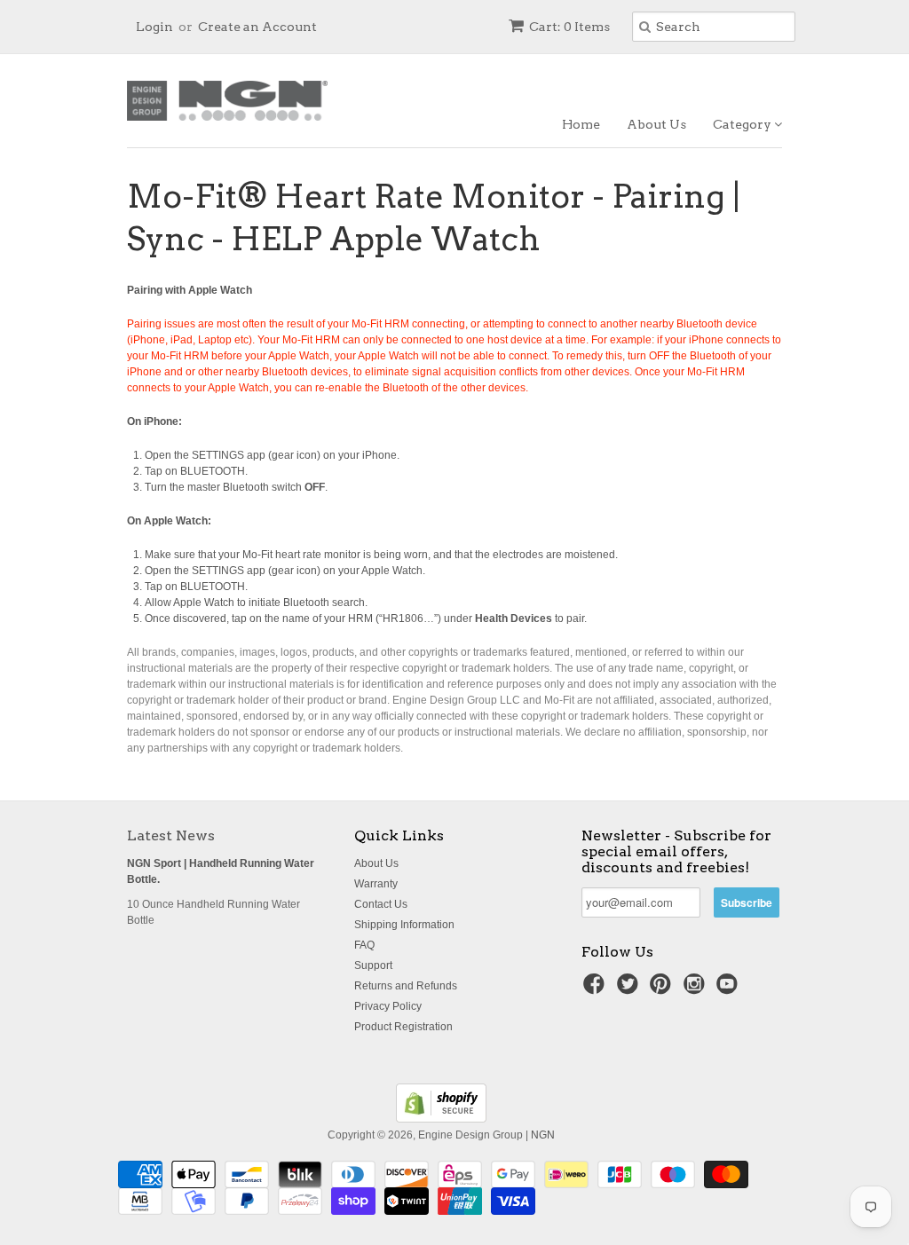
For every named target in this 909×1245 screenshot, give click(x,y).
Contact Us (380, 904)
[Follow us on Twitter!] (630, 989)
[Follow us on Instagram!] (697, 989)
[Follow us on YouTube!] (729, 989)
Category (743, 124)
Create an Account (257, 27)
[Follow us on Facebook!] (596, 989)
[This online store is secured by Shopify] (441, 1119)
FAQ (364, 945)
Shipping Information (404, 924)
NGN (543, 1135)
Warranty (376, 884)
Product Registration (403, 1026)
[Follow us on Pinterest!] (663, 989)
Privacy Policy (388, 1006)
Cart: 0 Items (569, 27)
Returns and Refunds (405, 986)
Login (154, 27)
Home (581, 124)
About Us (656, 124)
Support (373, 965)
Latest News (171, 835)
